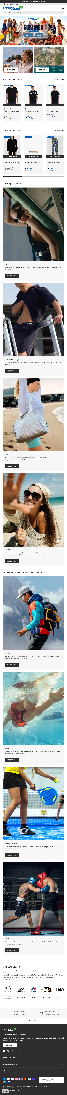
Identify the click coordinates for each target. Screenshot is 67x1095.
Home (6, 4)
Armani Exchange (8, 975)
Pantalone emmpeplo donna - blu (54, 162)
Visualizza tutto (59, 79)
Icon (47, 977)
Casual (11, 4)
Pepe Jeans (37, 975)
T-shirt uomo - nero (31, 111)
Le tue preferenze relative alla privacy (27, 1088)
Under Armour (24, 975)
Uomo (39, 35)
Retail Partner (13, 1088)
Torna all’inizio (33, 1021)
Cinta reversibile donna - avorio (33, 162)
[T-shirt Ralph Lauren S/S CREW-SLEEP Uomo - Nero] (12, 95)
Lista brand (6, 980)
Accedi (19, 1090)
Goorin (44, 975)
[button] (59, 8)
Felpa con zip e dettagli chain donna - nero (11, 162)
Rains (51, 977)
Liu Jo (16, 975)
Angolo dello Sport (11, 1086)
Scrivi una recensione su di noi (49, 1080)
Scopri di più (42, 1)
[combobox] (33, 12)
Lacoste (9, 977)
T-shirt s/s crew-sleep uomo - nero (11, 111)
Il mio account (12, 1090)
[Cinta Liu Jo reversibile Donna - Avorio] (33, 147)
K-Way (36, 977)
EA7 (13, 977)
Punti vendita (9, 1045)
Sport (17, 4)
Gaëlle (31, 975)
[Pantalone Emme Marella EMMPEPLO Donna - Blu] (55, 147)
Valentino (30, 977)
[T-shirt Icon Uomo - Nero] (33, 95)
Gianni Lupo (51, 975)
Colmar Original (20, 977)
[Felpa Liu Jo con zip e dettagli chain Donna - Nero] (12, 147)
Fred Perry (41, 977)
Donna (28, 35)
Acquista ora (11, 276)
